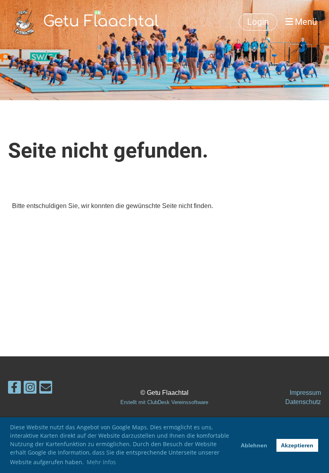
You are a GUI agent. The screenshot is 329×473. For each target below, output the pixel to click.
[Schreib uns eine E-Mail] (45, 389)
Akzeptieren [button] (297, 445)
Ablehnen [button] (254, 445)
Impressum (305, 392)
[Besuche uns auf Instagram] (30, 389)
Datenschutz (303, 401)
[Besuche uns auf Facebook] (14, 389)
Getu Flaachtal (101, 21)
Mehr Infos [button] (101, 462)
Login (258, 22)
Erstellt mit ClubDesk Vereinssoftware (164, 402)
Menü (305, 22)
